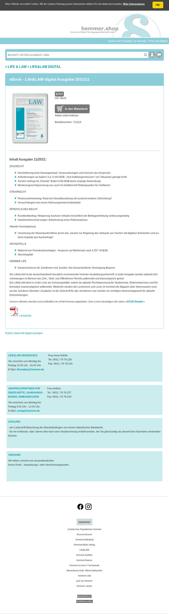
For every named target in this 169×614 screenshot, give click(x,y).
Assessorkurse (84, 534)
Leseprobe (25, 315)
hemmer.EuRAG (84, 555)
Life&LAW (84, 550)
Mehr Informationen (134, 3)
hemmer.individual (84, 539)
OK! (158, 5)
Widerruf (84, 596)
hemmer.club (84, 575)
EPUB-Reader (135, 301)
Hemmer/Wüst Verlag (84, 544)
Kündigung (84, 601)
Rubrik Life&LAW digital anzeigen (24, 333)
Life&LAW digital (45, 66)
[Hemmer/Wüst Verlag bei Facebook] (80, 509)
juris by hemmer (84, 581)
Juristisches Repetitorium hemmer (84, 529)
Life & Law (17, 66)
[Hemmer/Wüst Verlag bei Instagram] (88, 509)
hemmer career (84, 586)
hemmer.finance (84, 560)
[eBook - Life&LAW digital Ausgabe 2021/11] (30, 144)
